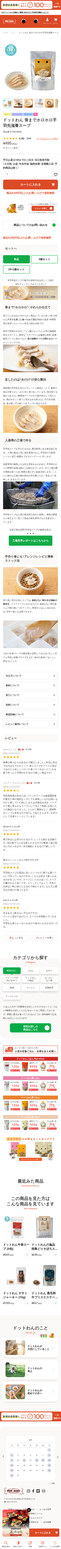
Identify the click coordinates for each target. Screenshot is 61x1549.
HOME (6, 33)
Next (56, 1456)
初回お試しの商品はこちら (30, 1028)
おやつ (13, 33)
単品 (16, 259)
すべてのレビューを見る (47, 138)
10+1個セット (16, 269)
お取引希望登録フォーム (31, 1513)
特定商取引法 (33, 1522)
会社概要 (47, 1522)
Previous (4, 1456)
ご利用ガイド (12, 1509)
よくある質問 (45, 1509)
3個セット (44, 259)
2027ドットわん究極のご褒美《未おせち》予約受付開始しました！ (25, 12)
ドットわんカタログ (33, 1518)
